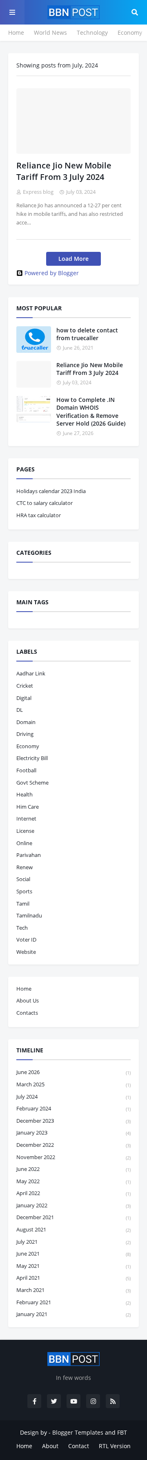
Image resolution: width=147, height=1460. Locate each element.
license (25, 830)
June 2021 (73, 1253)
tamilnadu (29, 915)
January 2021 (73, 1314)
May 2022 (73, 1181)
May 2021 (73, 1265)
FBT (122, 1432)
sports (24, 891)
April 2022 (73, 1193)
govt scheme (32, 782)
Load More (73, 258)
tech (22, 927)
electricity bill (32, 758)
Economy (130, 32)
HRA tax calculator (38, 515)
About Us (27, 1000)
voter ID (26, 939)
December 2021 (73, 1217)
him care (27, 806)
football (26, 770)
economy (27, 746)
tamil (22, 903)
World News (50, 32)
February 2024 (73, 1108)
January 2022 (73, 1205)
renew (24, 867)
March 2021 (73, 1290)
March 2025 (73, 1084)
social (23, 879)
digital (23, 698)
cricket (24, 685)
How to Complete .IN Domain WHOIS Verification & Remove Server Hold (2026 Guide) (90, 412)
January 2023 (73, 1132)
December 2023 (73, 1120)
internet (26, 818)
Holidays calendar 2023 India (51, 491)
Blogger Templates (77, 1432)
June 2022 (73, 1169)
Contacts (27, 1012)
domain (26, 722)
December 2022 (73, 1144)
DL (19, 709)
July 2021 (73, 1241)
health (24, 794)
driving (24, 734)
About (50, 1446)
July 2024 (73, 1096)
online (24, 843)
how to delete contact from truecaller (87, 334)
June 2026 (73, 1072)
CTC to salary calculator (44, 503)
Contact (78, 1446)
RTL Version (115, 1446)
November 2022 (73, 1157)
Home (16, 32)
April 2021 (73, 1277)
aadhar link (30, 673)
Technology (92, 32)
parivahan (28, 855)
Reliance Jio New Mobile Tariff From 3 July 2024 (63, 171)
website (26, 951)
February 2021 (73, 1302)
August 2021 (73, 1229)
